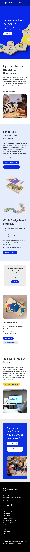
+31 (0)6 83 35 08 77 (7, 511)
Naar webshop (8, 338)
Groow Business (6, 531)
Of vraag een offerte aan (11, 342)
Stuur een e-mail (12, 443)
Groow (4, 529)
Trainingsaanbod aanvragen (11, 384)
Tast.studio (5, 500)
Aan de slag (7, 33)
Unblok (4, 533)
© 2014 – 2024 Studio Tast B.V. (9, 520)
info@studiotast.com (7, 510)
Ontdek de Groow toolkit (11, 162)
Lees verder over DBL (10, 252)
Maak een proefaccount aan (11, 167)
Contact (15, 281)
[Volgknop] (4, 504)
